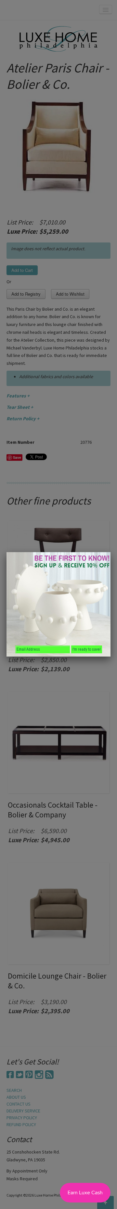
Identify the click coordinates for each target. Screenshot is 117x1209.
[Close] (110, 552)
